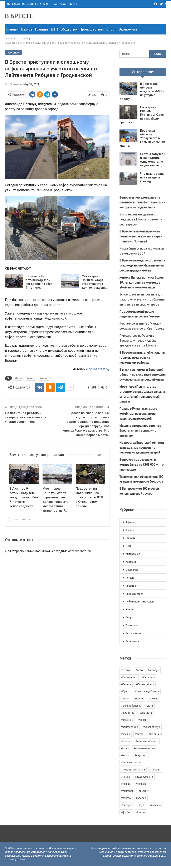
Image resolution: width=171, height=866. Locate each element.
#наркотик (141, 755)
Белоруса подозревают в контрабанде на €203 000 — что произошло (141, 464)
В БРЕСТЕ (19, 16)
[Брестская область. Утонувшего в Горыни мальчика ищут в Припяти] (128, 135)
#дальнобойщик (131, 705)
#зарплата (146, 712)
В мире (26, 29)
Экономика (128, 29)
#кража (125, 734)
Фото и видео (134, 633)
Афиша (130, 522)
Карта (73, 4)
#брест (18, 378)
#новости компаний (133, 769)
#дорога (31, 378)
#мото (124, 748)
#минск (125, 741)
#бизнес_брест (145, 684)
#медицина (155, 734)
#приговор (127, 791)
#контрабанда (129, 727)
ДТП (54, 29)
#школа (140, 812)
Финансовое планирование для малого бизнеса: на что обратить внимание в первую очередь (142, 299)
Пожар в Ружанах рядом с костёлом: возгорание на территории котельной (138, 413)
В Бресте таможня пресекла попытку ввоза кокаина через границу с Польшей (140, 236)
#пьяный (144, 791)
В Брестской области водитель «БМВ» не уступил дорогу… (141, 91)
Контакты (60, 4)
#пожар (125, 783)
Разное (130, 609)
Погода (130, 577)
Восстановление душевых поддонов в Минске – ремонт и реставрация (140, 219)
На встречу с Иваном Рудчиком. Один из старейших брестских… (141, 115)
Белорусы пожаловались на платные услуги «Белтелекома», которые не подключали (142, 202)
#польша (140, 783)
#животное (127, 712)
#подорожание (144, 776)
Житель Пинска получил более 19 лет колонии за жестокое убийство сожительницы (141, 282)
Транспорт (13, 52)
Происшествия (92, 29)
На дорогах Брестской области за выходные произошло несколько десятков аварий (141, 447)
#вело (124, 698)
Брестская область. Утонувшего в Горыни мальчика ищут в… (142, 138)
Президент (132, 585)
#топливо (155, 805)
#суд (141, 805)
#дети (149, 705)
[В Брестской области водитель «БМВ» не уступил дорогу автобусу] (128, 88)
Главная (12, 29)
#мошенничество (144, 748)
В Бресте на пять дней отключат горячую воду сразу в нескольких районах (142, 357)
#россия (141, 798)
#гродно (153, 698)
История (131, 561)
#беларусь (148, 677)
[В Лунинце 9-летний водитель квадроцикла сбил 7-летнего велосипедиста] (14, 281)
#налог (125, 755)
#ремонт (44, 378)
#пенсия (155, 769)
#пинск (125, 776)
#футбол (126, 812)
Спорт (111, 29)
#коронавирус (151, 727)
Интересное (133, 554)
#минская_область (146, 741)
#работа (126, 798)
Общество (68, 29)
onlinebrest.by (99, 369)
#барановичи (129, 677)
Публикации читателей (140, 601)
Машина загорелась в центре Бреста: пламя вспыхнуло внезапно (140, 430)
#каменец (127, 719)
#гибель (138, 698)
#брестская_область (147, 691)
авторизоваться (79, 551)
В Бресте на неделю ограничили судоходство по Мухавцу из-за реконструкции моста (142, 265)
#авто (139, 670)
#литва (139, 734)
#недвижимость (131, 762)
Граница (41, 29)
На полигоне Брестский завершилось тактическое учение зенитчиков (25, 417)
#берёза (126, 684)
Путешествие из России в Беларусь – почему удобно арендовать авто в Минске (138, 340)
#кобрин (143, 719)
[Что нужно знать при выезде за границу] (128, 178)
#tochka (126, 670)
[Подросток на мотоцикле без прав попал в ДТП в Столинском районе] (90, 474)
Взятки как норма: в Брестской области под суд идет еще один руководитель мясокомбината (142, 374)
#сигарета (127, 805)
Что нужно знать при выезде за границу (152, 177)
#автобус (153, 670)
